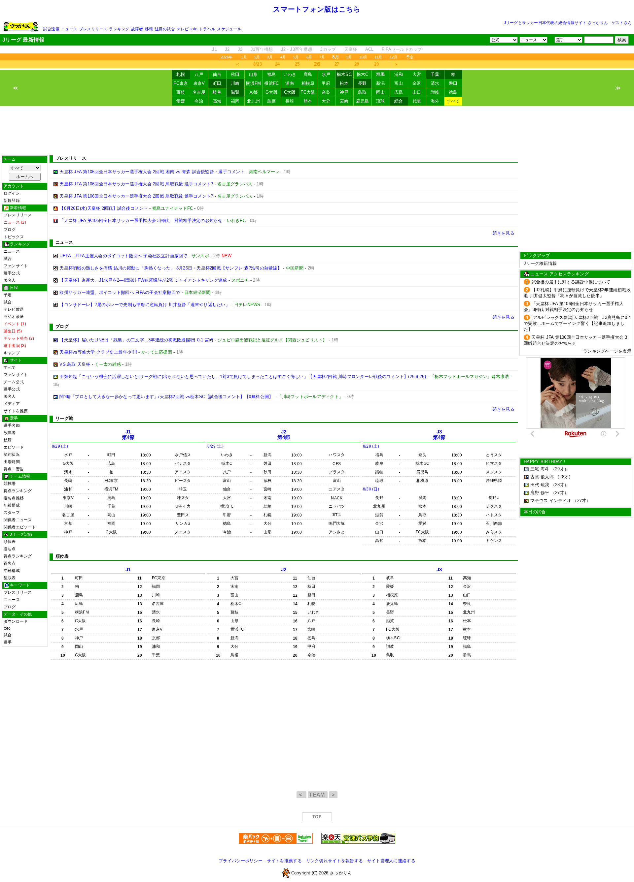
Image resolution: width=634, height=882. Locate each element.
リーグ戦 (64, 418)
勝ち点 (10, 549)
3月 (270, 57)
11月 (378, 57)
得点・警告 (14, 469)
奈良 (326, 92)
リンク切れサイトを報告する (334, 860)
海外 (435, 101)
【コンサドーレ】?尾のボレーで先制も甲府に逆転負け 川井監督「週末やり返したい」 (144, 304)
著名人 (10, 280)
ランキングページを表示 (607, 351)
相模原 (308, 83)
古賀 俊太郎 (542, 476)
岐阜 (217, 92)
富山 (398, 83)
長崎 (289, 101)
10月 (363, 57)
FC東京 (180, 83)
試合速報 (51, 29)
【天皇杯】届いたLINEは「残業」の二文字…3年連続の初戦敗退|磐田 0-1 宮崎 (136, 339)
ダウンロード (16, 621)
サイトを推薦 (16, 411)
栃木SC (344, 74)
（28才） (564, 476)
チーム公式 (14, 382)
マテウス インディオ (550, 500)
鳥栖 (271, 101)
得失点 (10, 563)
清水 (435, 83)
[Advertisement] (317, 130)
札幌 (180, 74)
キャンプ (12, 353)
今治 (198, 101)
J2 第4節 (283, 434)
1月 (244, 57)
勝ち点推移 (14, 498)
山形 (253, 74)
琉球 (380, 101)
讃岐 (435, 92)
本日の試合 (535, 511)
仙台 (217, 74)
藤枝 (180, 92)
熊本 (307, 101)
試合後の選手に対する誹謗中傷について (571, 281)
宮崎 (344, 101)
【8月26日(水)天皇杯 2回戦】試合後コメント (103, 208)
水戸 (326, 74)
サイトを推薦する (284, 860)
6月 (309, 57)
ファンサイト (16, 266)
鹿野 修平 (539, 492)
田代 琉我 (539, 484)
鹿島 (307, 74)
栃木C (363, 74)
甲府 (326, 83)
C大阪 (290, 92)
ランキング (119, 29)
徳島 (453, 92)
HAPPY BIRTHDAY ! (544, 461)
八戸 (198, 74)
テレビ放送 (14, 309)
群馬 (380, 74)
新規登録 (12, 200)
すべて (453, 101)
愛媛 (180, 101)
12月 (394, 57)
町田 (217, 83)
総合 (398, 101)
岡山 (380, 92)
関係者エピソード (20, 527)
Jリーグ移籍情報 (540, 263)
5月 (296, 57)
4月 (283, 57)
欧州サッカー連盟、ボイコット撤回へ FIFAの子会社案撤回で (119, 292)
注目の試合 (165, 29)
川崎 (235, 83)
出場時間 (12, 461)
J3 (240, 49)
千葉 (435, 74)
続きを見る (503, 233)
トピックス (14, 237)
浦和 (398, 74)
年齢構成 (12, 505)
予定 (409, 57)
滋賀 (235, 92)
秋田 (235, 74)
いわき (290, 74)
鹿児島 (362, 101)
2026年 (226, 57)
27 (337, 64)
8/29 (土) (60, 446)
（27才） (560, 492)
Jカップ (328, 49)
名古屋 (199, 92)
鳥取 (362, 92)
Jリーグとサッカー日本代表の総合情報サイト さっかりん (556, 22)
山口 (416, 92)
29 (376, 64)
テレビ (183, 29)
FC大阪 (307, 92)
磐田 (453, 83)
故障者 (137, 29)
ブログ (10, 229)
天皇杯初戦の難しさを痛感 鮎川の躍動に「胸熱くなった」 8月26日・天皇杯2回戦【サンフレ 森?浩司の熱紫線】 (170, 268)
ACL (369, 49)
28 (356, 64)
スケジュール (229, 29)
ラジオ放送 (14, 316)
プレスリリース (93, 29)
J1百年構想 (262, 49)
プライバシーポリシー (241, 860)
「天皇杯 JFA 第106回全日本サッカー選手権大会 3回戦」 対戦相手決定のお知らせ (140, 220)
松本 (344, 83)
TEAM (317, 795)
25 (297, 64)
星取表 (10, 578)
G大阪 (271, 92)
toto (194, 29)
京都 (253, 92)
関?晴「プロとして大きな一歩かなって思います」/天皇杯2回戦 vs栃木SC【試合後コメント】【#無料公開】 (166, 396)
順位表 (10, 541)
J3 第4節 (439, 434)
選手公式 (12, 273)
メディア (12, 403)
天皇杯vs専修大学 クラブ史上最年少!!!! (98, 352)
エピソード (14, 447)
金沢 (416, 83)
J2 (227, 49)
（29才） (560, 468)
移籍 (149, 29)
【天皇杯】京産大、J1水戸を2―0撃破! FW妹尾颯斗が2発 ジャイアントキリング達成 (143, 280)
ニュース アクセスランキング (559, 273)
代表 (416, 101)
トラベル (207, 29)
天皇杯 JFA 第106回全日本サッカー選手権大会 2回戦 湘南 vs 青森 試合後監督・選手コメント (152, 171)
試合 (8, 258)
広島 (398, 92)
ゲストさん (622, 22)
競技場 (10, 483)
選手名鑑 (12, 425)
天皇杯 (350, 49)
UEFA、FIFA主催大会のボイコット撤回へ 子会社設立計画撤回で (123, 255)
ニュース (69, 29)
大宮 (416, 74)
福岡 (235, 101)
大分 (326, 101)
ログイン (12, 193)
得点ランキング (18, 490)
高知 (217, 101)
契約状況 (12, 454)
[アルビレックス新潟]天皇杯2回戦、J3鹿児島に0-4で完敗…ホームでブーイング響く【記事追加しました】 (577, 323)
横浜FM (253, 83)
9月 (349, 57)
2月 (257, 57)
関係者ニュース (18, 520)
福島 (271, 74)
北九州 (253, 101)
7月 (322, 57)
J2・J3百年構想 (296, 49)
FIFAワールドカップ (402, 49)
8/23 (257, 64)
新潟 (380, 83)
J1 (214, 49)
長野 (362, 83)
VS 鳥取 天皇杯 (74, 364)
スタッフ (12, 512)
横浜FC (271, 83)
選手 (8, 642)
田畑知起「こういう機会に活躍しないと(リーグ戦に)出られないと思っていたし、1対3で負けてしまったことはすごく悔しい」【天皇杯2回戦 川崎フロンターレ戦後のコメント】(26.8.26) (242, 376)
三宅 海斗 (539, 468)
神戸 (344, 92)
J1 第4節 (128, 434)
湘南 (289, 83)
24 (277, 64)
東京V (199, 83)
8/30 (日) (371, 489)
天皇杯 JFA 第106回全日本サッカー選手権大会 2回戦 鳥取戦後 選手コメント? (136, 183)
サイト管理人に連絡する (391, 860)
